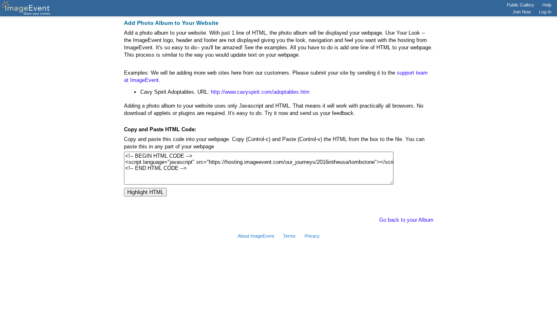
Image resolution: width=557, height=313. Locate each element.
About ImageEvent (256, 236)
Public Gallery (520, 4)
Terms (289, 236)
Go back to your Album (406, 220)
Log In (545, 11)
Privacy (312, 236)
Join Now (522, 11)
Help (546, 4)
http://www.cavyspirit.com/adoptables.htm (260, 92)
